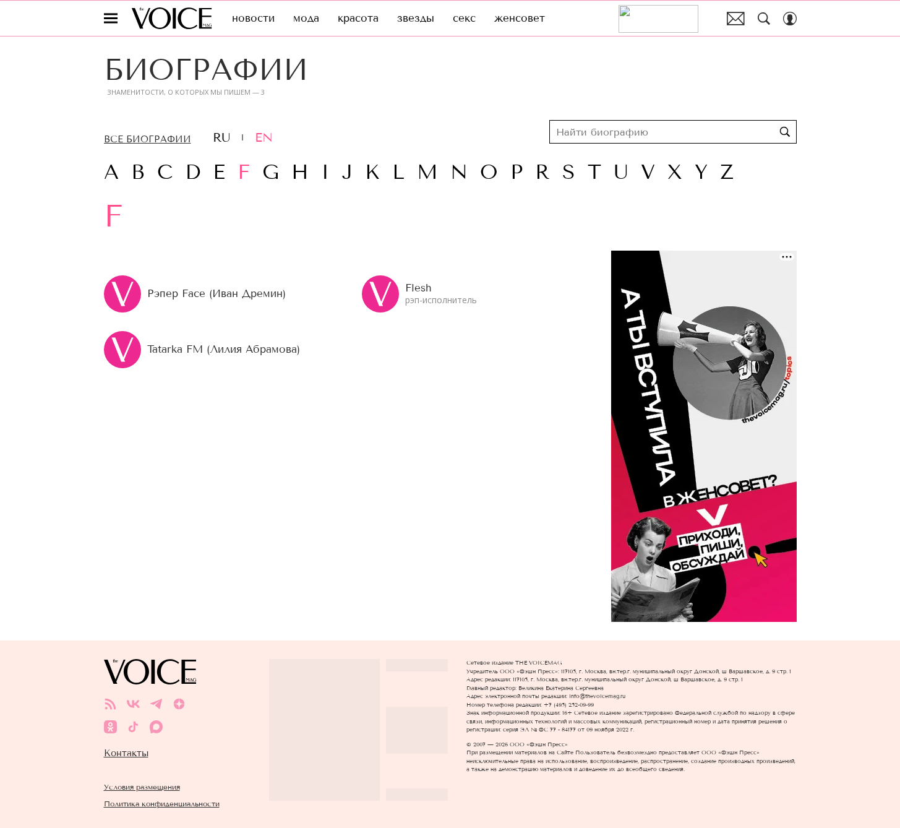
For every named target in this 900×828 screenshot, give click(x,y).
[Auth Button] (790, 18)
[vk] (133, 703)
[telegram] (156, 703)
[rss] (110, 703)
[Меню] (111, 18)
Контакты (126, 753)
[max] (156, 726)
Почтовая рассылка (736, 18)
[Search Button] (764, 18)
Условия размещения (142, 786)
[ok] (110, 726)
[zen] (179, 703)
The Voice (171, 18)
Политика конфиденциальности (162, 803)
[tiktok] (133, 726)
